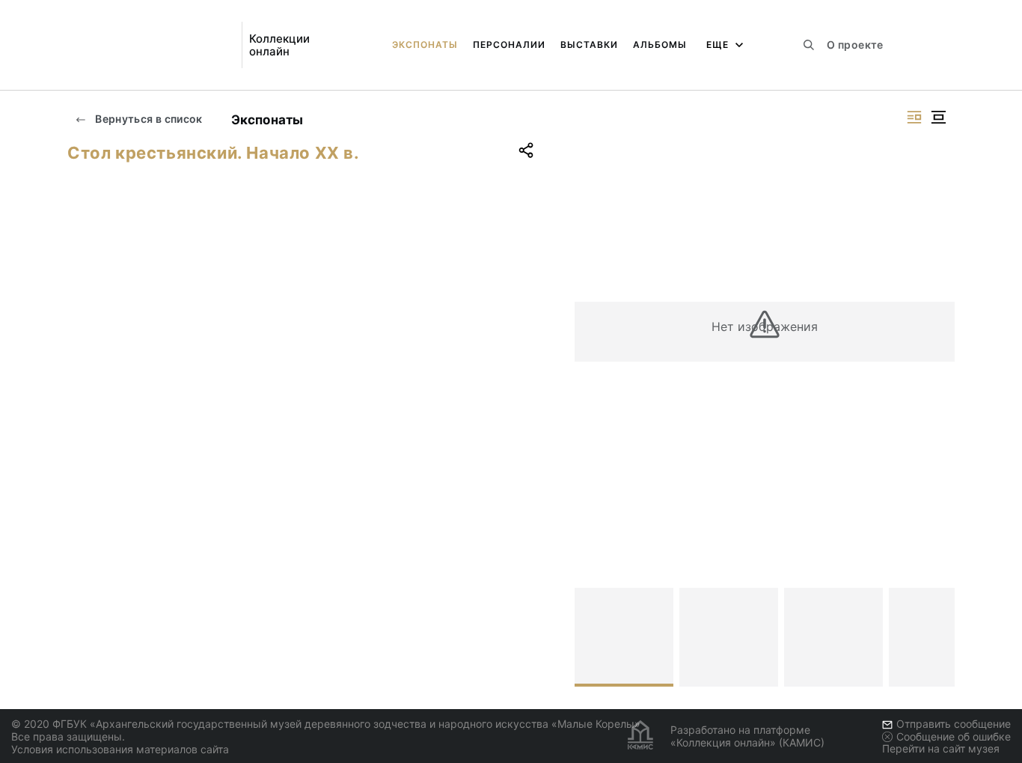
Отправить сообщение (953, 723)
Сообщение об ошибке (953, 736)
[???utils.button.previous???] (593, 637)
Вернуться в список (148, 118)
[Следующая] (937, 637)
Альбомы (660, 44)
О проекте (855, 44)
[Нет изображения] (624, 637)
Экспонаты (425, 44)
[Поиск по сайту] (808, 45)
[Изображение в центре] (938, 117)
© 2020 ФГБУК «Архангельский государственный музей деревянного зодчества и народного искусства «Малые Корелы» (325, 723)
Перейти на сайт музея (941, 748)
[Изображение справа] (914, 117)
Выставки (589, 44)
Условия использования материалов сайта (120, 749)
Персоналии (509, 44)
